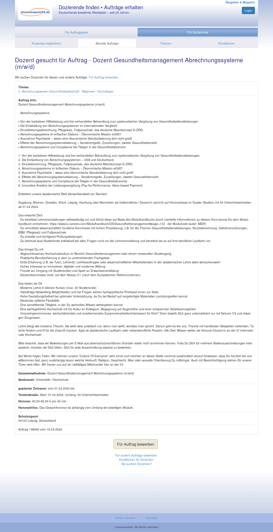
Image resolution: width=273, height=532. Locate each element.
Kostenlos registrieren (46, 43)
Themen (165, 43)
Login (248, 10)
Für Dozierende (197, 32)
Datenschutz (151, 517)
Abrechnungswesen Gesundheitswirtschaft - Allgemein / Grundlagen (68, 91)
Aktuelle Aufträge (107, 43)
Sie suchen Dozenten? (136, 464)
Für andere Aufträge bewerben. (136, 455)
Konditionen (226, 43)
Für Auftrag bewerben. (104, 77)
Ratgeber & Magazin (240, 2)
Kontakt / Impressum (125, 517)
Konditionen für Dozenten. (136, 459)
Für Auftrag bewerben (135, 444)
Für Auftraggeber (76, 32)
